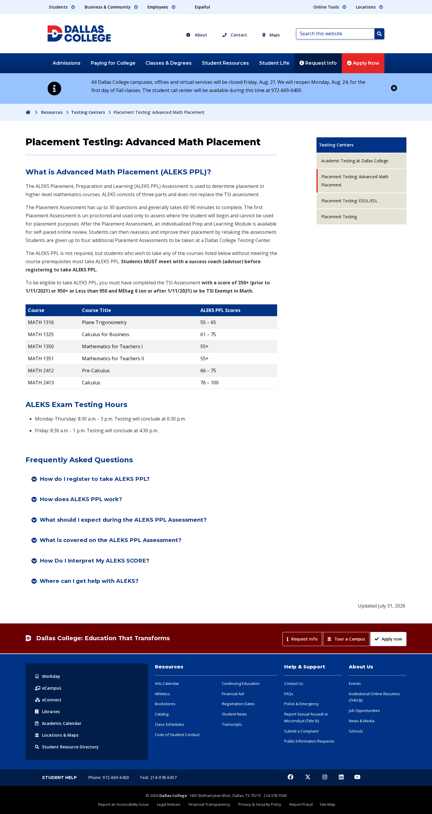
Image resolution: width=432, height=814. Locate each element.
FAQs (288, 693)
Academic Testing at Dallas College (354, 161)
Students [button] (59, 7)
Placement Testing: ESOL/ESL (349, 201)
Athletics (162, 693)
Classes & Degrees (168, 63)
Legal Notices (168, 804)
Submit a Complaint (301, 731)
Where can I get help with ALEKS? (89, 581)
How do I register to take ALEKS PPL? (95, 479)
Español (202, 7)
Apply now (392, 639)
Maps (274, 35)
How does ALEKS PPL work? (81, 499)
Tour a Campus (349, 639)
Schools (356, 731)
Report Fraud (301, 804)
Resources (52, 112)
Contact (238, 35)
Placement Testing (339, 216)
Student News (234, 714)
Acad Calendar (61, 723)
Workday (51, 676)
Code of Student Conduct (177, 734)
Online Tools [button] (326, 7)
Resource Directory (70, 747)
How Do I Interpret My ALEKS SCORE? (94, 560)
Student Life (274, 63)
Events (355, 683)
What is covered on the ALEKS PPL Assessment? (110, 540)
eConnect (51, 700)
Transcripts (232, 724)
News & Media (361, 720)
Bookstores (165, 703)
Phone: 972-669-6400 (109, 777)
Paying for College (113, 63)
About (200, 35)
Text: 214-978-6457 (158, 777)
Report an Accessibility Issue (123, 804)
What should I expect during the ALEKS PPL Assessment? (123, 519)
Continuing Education (240, 683)
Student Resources (225, 63)
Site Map (327, 804)
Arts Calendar (167, 683)
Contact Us (293, 683)
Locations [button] (366, 7)
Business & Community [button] (108, 7)
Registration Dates (238, 703)
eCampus (51, 688)
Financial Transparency (209, 804)
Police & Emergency (301, 703)
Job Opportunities (364, 710)
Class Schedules (169, 724)
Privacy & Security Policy (259, 804)
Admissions (67, 63)
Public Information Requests (309, 741)
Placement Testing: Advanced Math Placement (355, 181)
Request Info (320, 63)
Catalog (161, 714)
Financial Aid (233, 693)
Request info (304, 639)
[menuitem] (361, 145)
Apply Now (365, 63)
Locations (60, 735)
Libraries (51, 711)
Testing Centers (88, 112)
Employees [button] (158, 7)
